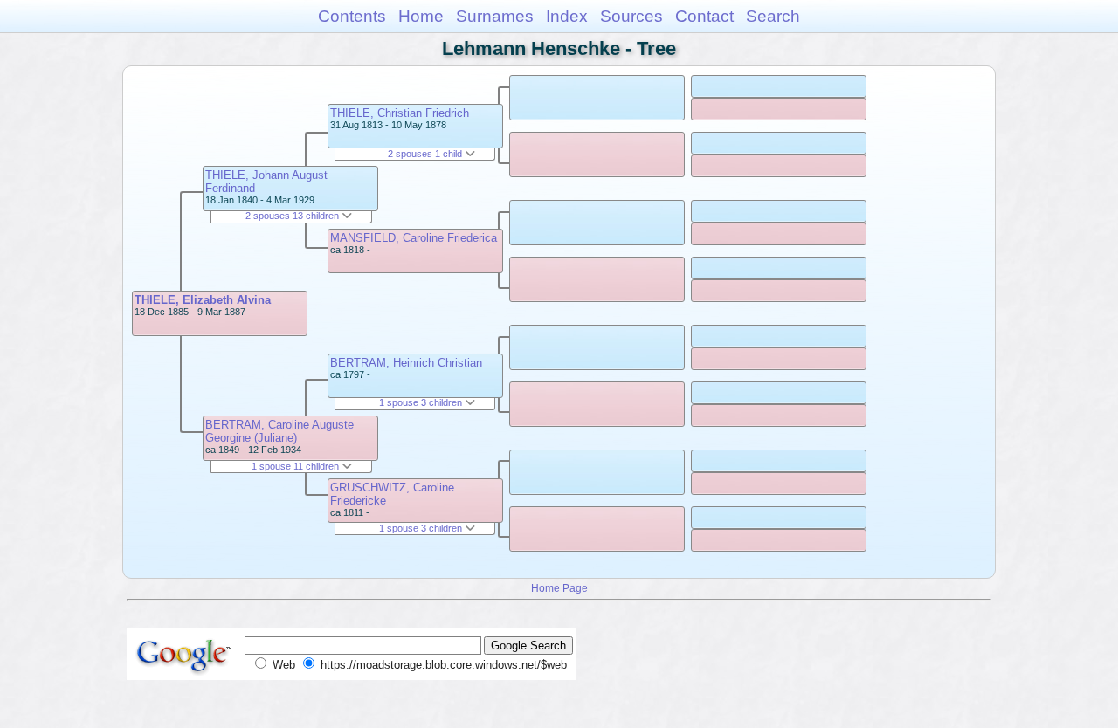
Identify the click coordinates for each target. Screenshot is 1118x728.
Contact (704, 16)
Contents (352, 16)
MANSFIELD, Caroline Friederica (413, 237)
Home (421, 16)
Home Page (559, 588)
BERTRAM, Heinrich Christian (406, 362)
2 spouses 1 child (426, 153)
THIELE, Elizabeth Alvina (203, 299)
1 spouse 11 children (297, 466)
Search (773, 16)
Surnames (495, 16)
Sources (631, 16)
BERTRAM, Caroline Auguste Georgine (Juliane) (279, 431)
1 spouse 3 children (422, 402)
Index (567, 16)
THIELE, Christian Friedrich (399, 113)
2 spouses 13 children (293, 215)
